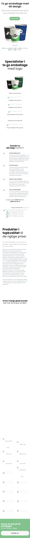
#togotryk (25, 207)
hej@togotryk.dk (15, 201)
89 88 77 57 (18, 200)
